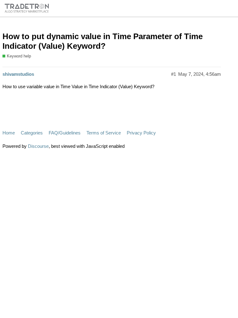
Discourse (38, 146)
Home (8, 132)
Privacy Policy (141, 132)
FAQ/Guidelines (65, 132)
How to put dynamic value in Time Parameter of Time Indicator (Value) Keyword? (102, 41)
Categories (32, 132)
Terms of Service (103, 132)
